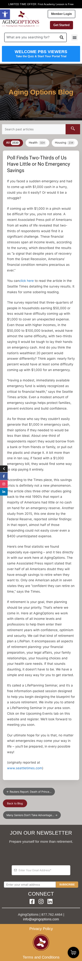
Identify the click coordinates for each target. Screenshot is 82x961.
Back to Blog (15, 803)
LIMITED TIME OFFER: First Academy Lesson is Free (41, 4)
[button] (5, 14)
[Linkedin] (50, 901)
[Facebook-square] (32, 901)
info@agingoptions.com (41, 919)
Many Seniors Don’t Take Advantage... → (31, 815)
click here (26, 281)
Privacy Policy (41, 929)
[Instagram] (41, 901)
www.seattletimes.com (24, 768)
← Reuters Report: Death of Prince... (28, 791)
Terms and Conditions (41, 957)
